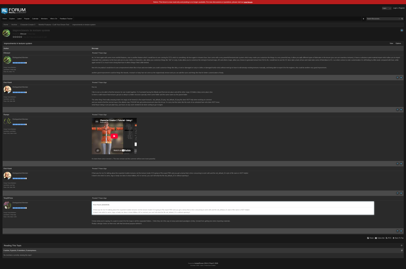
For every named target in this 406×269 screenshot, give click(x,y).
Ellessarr (23, 34)
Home (5, 19)
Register (402, 8)
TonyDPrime (8, 198)
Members (44, 19)
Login (395, 8)
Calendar (35, 19)
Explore (12, 19)
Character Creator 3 (27, 25)
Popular (26, 19)
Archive (14, 25)
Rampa (6, 115)
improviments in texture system (83, 25)
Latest (19, 19)
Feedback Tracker (66, 19)
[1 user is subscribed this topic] (401, 30)
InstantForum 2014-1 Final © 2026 (206, 263)
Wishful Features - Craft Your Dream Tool (53, 25)
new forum (248, 2)
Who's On (53, 19)
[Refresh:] (402, 250)
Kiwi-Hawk (8, 82)
